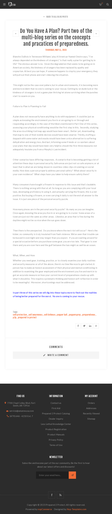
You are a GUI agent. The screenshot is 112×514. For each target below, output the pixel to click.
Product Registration (56, 429)
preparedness (88, 314)
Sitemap (91, 418)
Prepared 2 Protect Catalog (56, 413)
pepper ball (62, 314)
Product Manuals (55, 434)
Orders (91, 403)
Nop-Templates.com (76, 509)
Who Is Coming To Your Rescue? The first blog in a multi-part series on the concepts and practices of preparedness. (16, 34)
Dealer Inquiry (56, 418)
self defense (49, 314)
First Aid (56, 408)
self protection (20, 314)
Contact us (56, 403)
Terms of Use (55, 445)
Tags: (15, 312)
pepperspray (75, 314)
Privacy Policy (56, 439)
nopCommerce (45, 509)
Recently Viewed (91, 413)
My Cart (102, 3)
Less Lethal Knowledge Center (56, 424)
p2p (14, 317)
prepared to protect (27, 317)
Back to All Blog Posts (57, 16)
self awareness (35, 314)
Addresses (91, 408)
